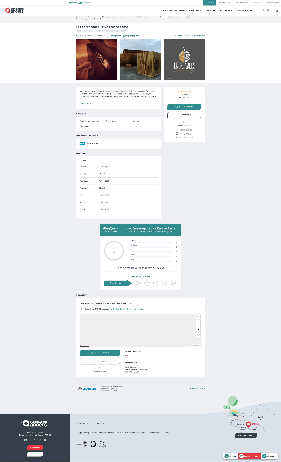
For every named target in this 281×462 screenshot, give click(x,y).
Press (92, 423)
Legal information (154, 433)
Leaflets (100, 423)
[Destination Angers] (14, 9)
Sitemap (166, 433)
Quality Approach (90, 433)
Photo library (82, 423)
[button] (263, 10)
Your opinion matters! (106, 433)
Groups (79, 433)
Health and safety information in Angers (131, 433)
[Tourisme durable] (268, 11)
